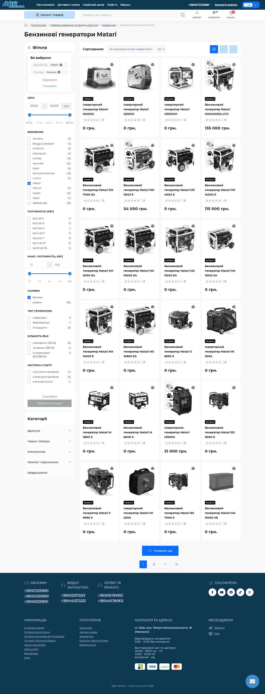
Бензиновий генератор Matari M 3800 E (97, 432)
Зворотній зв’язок (35, 644)
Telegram (219, 627)
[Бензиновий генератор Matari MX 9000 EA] (99, 239)
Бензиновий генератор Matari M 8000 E (138, 432)
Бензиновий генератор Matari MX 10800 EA (139, 351)
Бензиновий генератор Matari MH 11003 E (139, 190)
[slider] (29, 115)
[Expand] (70, 431)
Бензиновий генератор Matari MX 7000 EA (98, 190)
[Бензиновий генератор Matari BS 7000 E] (180, 481)
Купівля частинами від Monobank (44, 636)
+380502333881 (36, 596)
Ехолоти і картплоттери (94, 640)
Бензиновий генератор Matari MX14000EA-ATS (217, 109)
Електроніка (38, 25)
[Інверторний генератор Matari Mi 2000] (140, 481)
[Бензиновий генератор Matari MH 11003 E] (140, 158)
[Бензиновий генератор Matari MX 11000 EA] (221, 239)
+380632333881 (36, 601)
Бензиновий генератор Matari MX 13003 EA (179, 270)
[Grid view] (214, 49)
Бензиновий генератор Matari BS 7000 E (179, 513)
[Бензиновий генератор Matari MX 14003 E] (99, 320)
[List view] (224, 49)
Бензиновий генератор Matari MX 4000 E (179, 190)
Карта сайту (31, 649)
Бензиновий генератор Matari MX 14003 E (98, 351)
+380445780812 (110, 601)
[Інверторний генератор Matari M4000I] (99, 77)
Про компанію (45, 4)
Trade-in (112, 4)
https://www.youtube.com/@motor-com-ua (222, 592)
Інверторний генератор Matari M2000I (136, 109)
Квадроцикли (37, 472)
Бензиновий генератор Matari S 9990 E (97, 513)
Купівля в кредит (34, 627)
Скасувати (49, 80)
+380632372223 (73, 595)
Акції (27, 657)
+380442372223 (73, 601)
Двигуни (34, 431)
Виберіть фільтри (49, 403)
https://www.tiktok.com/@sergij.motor (240, 592)
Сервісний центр (93, 4)
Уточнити (49, 86)
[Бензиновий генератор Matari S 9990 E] (99, 481)
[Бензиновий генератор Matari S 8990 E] (180, 320)
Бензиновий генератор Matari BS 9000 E (220, 432)
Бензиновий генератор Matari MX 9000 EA (98, 270)
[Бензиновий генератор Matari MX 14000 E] (221, 158)
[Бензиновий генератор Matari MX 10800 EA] (140, 320)
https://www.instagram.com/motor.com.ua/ (250, 592)
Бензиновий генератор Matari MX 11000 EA (220, 270)
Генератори (109, 25)
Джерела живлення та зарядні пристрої (74, 25)
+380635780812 (110, 595)
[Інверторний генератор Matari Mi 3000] (221, 320)
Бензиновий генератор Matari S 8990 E (178, 351)
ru (255, 4)
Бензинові (86, 627)
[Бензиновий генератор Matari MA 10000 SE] (221, 481)
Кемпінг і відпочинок (43, 462)
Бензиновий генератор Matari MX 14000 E (220, 190)
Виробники (31, 653)
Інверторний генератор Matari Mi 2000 (138, 513)
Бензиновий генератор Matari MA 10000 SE (220, 513)
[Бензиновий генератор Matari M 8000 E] (140, 401)
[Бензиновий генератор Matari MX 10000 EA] (140, 239)
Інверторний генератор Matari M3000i (177, 432)
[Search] (182, 15)
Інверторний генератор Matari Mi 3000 (219, 351)
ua (249, 4)
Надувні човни (88, 632)
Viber (217, 633)
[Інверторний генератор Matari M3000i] (180, 401)
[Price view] (233, 49)
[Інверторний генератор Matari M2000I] (140, 77)
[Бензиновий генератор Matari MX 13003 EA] (180, 239)
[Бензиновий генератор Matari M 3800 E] (99, 401)
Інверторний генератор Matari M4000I (95, 109)
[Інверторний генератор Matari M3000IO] (180, 77)
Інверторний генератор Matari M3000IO (177, 109)
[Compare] (111, 64)
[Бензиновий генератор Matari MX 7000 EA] (99, 158)
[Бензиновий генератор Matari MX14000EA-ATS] (221, 77)
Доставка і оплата (69, 4)
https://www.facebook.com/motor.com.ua (212, 592)
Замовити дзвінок (226, 4)
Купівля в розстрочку (37, 632)
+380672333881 (36, 590)
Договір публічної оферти (40, 640)
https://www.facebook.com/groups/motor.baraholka (231, 592)
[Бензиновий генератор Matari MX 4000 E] (180, 158)
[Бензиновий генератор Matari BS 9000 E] (221, 401)
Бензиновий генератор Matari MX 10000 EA (139, 270)
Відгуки (125, 4)
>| (176, 564)
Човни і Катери (39, 441)
